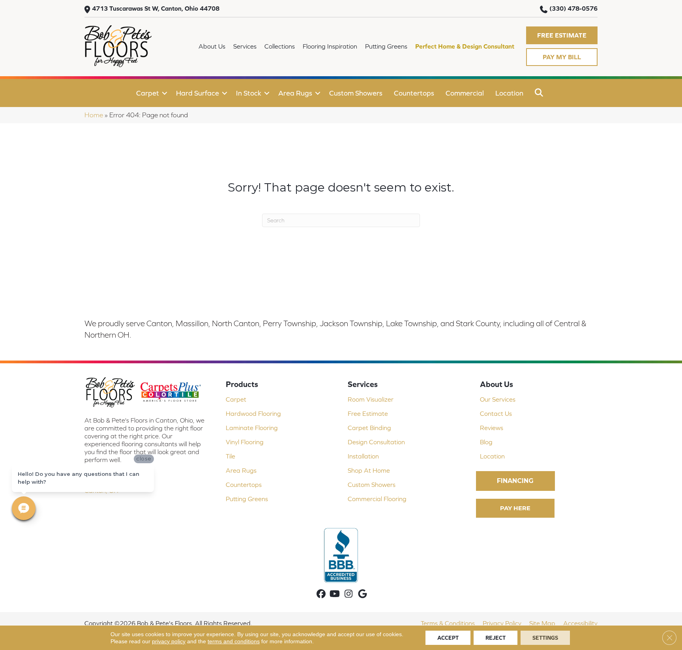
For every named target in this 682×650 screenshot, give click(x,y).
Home (93, 115)
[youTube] (335, 594)
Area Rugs (295, 93)
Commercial (465, 93)
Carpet (147, 93)
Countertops (414, 93)
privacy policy (168, 641)
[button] (562, 35)
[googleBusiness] (362, 594)
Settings (545, 638)
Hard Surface (197, 93)
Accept (448, 638)
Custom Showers (355, 93)
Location (509, 93)
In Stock (248, 93)
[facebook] (321, 594)
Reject (495, 638)
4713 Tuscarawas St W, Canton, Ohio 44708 (155, 8)
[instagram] (348, 594)
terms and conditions (234, 641)
